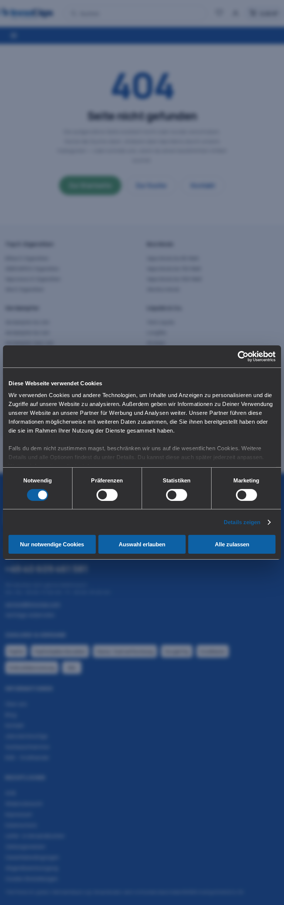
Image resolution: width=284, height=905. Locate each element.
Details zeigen (242, 522)
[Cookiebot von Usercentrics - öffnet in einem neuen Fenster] (243, 356)
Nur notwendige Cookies (52, 544)
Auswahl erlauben (142, 544)
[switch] (107, 495)
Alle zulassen (232, 544)
